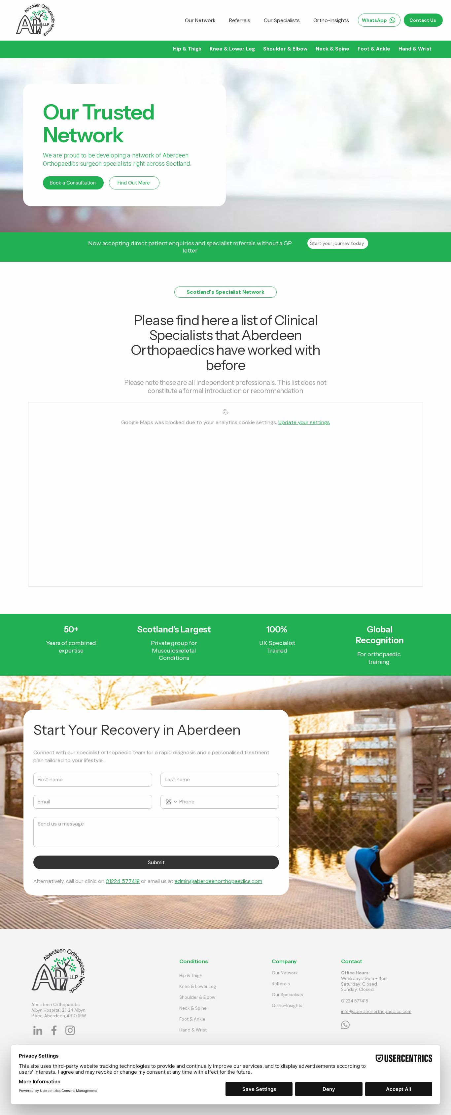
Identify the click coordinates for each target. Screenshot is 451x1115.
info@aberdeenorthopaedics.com (376, 1011)
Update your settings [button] (304, 422)
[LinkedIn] (37, 1030)
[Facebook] (54, 1030)
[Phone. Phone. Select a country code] (171, 802)
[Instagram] (70, 1030)
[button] (187, 48)
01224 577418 (354, 1001)
